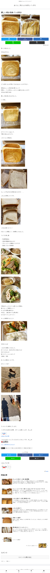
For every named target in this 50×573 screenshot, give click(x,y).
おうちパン (9, 448)
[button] (46, 290)
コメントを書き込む (25, 557)
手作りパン (21, 448)
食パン (3, 448)
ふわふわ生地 (15, 448)
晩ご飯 (26, 448)
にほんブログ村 (5, 436)
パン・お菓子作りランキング (8, 444)
